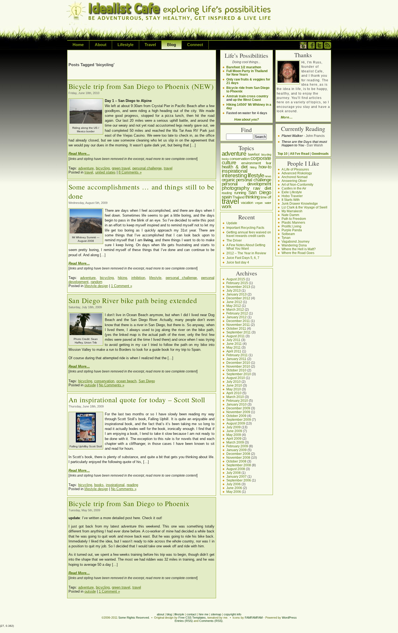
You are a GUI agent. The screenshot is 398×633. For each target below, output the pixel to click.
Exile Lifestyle (292, 192)
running (240, 192)
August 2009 (235, 423)
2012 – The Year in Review (246, 253)
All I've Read (299, 153)
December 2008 (238, 453)
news (268, 176)
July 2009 (233, 427)
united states (105, 172)
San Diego (147, 381)
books (99, 485)
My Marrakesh (292, 211)
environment (251, 163)
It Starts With (291, 199)
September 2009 (238, 419)
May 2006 (233, 491)
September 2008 (238, 465)
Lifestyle (125, 45)
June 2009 (234, 431)
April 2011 (233, 351)
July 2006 (233, 484)
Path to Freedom (294, 218)
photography (235, 188)
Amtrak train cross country (247, 96)
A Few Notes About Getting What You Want (245, 246)
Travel (150, 45)
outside (90, 385)
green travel (121, 168)
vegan (258, 202)
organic (229, 179)
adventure (86, 168)
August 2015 (235, 279)
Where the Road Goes (298, 253)
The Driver (234, 240)
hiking (122, 278)
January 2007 (236, 476)
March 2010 (235, 397)
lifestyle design (96, 286)
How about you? (246, 119)
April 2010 (234, 393)
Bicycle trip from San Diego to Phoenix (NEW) (141, 86)
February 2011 (237, 355)
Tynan (286, 237)
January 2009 (236, 450)
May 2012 (233, 305)
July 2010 (233, 381)
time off (265, 197)
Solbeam (288, 234)
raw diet (262, 188)
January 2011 (236, 359)
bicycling (103, 168)
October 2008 (236, 461)
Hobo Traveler (292, 196)
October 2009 (236, 415)
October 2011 (236, 328)
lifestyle (155, 278)
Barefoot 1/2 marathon (243, 67)
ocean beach (126, 381)
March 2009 (235, 442)
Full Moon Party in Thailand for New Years (246, 72)
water (268, 202)
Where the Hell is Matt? (299, 249)
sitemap (216, 614)
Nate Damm (290, 215)
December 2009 (238, 408)
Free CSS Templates (192, 617)
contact (191, 614)
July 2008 (233, 472)
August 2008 (235, 469)
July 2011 (233, 340)
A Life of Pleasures (295, 169)
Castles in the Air (294, 188)
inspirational (115, 485)
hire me (203, 614)
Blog (171, 45)
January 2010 (236, 404)
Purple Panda (292, 230)
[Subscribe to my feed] (327, 48)
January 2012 (236, 317)
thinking (252, 197)
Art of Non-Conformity (297, 184)
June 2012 (234, 302)
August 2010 (235, 378)
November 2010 (238, 366)
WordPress (289, 617)
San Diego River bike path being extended (132, 300)
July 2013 (233, 290)
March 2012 (235, 309)
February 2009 (237, 446)
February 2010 (237, 400)
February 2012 (237, 313)
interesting (234, 175)
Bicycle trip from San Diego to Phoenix (129, 503)
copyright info (232, 614)
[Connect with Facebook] (311, 48)
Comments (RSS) (211, 620)
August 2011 (235, 336)
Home (78, 45)
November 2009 (238, 412)
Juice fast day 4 (237, 262)
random (96, 282)
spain (227, 197)
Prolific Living (291, 226)
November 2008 (238, 457)
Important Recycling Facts (245, 227)
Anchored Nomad (295, 177)
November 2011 (238, 324)
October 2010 (236, 370)
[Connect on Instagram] (303, 48)
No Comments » (111, 385)
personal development (246, 184)
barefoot (253, 154)
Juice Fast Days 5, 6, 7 (242, 257)
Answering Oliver (294, 180)
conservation (104, 381)
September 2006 (238, 480)
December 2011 (238, 321)
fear (268, 163)
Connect (195, 45)
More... (287, 117)
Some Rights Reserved (133, 617)
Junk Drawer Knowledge (300, 203)
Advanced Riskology (297, 173)
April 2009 (234, 438)
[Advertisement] (131, 54)
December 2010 (238, 362)
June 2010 (234, 385)
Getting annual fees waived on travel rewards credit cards (248, 233)
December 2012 (238, 298)
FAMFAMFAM (254, 617)
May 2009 (233, 434)
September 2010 (238, 374)
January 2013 (236, 294)
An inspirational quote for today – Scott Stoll (136, 399)
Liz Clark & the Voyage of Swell (304, 207)
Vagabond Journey (295, 241)
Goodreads (320, 153)
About (100, 45)
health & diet (235, 166)
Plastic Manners (293, 222)
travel (168, 168)
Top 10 (283, 153)
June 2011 (234, 343)
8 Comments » (130, 172)
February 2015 (237, 283)
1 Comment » (121, 286)
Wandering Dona (294, 245)
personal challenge (147, 168)
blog (169, 614)
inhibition (138, 278)
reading (132, 485)
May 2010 (233, 389)
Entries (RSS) (184, 620)
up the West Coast (247, 99)
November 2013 (238, 286)
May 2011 (233, 347)
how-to (265, 166)
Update (231, 223)
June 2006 (234, 488)
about (160, 614)
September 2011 (238, 332)
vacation (247, 203)
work (226, 206)
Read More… (79, 154)
